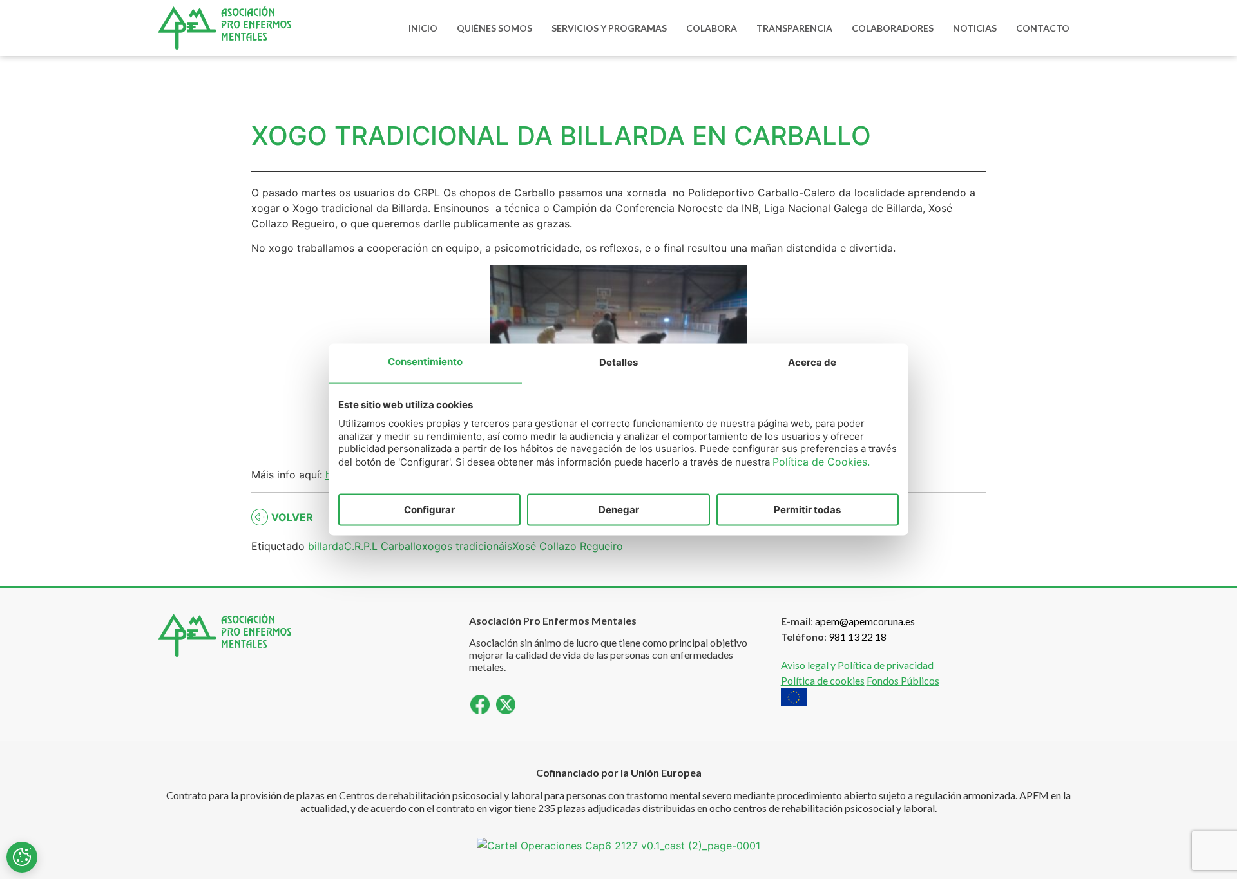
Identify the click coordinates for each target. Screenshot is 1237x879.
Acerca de (812, 362)
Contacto (1042, 28)
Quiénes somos (494, 28)
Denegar (619, 510)
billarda (326, 546)
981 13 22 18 (858, 636)
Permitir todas (807, 510)
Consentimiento (425, 361)
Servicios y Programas (609, 28)
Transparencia (794, 28)
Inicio (422, 28)
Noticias (975, 28)
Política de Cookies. (821, 461)
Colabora (711, 28)
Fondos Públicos (903, 680)
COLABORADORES (893, 28)
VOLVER (292, 517)
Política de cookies (823, 680)
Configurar (429, 510)
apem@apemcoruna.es (865, 621)
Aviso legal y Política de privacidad (857, 665)
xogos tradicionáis (467, 546)
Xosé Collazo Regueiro (567, 546)
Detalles (618, 362)
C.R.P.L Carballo (383, 546)
